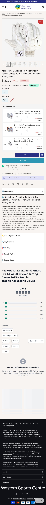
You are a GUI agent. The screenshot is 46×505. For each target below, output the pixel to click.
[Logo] (23, 7)
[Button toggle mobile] (3, 7)
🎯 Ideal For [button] (6, 248)
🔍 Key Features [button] (8, 242)
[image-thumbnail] (8, 64)
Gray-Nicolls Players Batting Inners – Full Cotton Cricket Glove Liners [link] (28, 140)
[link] (10, 116)
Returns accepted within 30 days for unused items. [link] (23, 1)
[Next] (42, 64)
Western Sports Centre (19, 498)
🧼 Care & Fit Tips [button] (8, 254)
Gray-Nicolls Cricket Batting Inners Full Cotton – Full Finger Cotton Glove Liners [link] (27, 112)
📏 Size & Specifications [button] (11, 236)
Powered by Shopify (32, 498)
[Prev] (3, 64)
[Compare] (42, 155)
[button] (6, 7)
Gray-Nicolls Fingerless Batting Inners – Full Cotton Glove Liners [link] (27, 126)
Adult (5, 92)
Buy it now (23, 160)
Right (5, 100)
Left (12, 100)
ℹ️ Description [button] (7, 191)
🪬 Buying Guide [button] (8, 260)
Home (3, 14)
